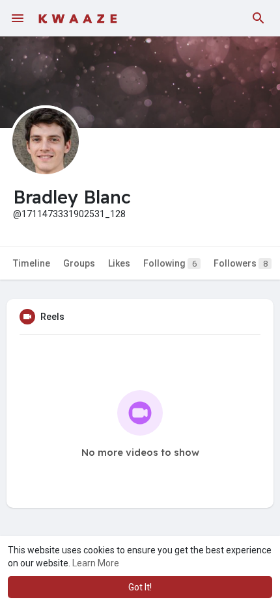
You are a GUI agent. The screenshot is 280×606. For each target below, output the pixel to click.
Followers (241, 263)
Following (170, 263)
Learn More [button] (95, 563)
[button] (258, 18)
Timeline (31, 263)
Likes (119, 263)
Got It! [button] (140, 587)
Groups (79, 263)
